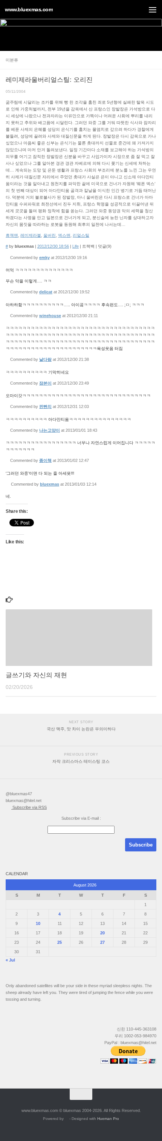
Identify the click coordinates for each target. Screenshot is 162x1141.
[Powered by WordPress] (67, 1119)
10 (38, 923)
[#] (7, 257)
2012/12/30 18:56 (53, 246)
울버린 (49, 235)
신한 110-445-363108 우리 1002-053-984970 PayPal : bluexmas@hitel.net (130, 1036)
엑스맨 (64, 235)
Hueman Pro (108, 1118)
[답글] (90, 257)
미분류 (12, 60)
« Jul (10, 960)
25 (59, 942)
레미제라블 (30, 235)
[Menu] (152, 9)
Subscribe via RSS (29, 807)
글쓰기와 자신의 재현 (36, 675)
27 (102, 942)
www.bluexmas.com (29, 9)
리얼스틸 (81, 235)
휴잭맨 (12, 235)
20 (102, 933)
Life (75, 246)
